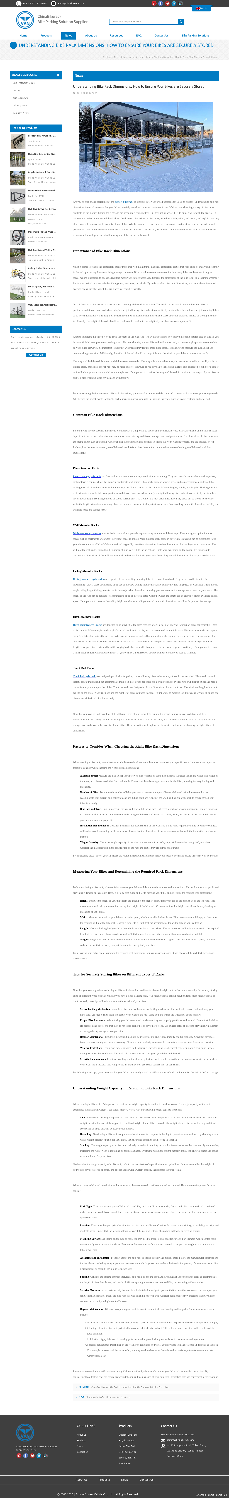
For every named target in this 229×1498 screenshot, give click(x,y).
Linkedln (174, 3)
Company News (20, 113)
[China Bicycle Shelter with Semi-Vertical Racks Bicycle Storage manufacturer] (17, 178)
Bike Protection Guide (24, 83)
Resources (116, 35)
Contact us (36, 355)
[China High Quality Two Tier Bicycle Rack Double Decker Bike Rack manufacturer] (17, 214)
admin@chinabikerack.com (71, 3)
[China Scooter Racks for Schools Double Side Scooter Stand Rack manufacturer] (17, 141)
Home (23, 35)
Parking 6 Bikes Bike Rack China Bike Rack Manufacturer (42, 268)
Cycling (16, 90)
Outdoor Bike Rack (128, 1435)
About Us (91, 35)
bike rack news (128, 57)
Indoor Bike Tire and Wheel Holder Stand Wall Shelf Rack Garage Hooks (42, 232)
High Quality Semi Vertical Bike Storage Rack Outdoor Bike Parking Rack (42, 250)
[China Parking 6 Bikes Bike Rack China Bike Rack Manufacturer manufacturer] (17, 274)
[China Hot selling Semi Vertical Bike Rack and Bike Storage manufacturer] (17, 159)
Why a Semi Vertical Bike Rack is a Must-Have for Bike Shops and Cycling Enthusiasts (130, 1387)
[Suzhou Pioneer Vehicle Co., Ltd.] (25, 20)
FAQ (138, 35)
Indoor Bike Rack (127, 1446)
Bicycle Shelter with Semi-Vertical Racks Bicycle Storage (42, 172)
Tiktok (181, 3)
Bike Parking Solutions (195, 35)
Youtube (168, 3)
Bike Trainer (125, 1463)
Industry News (20, 105)
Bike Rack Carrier (127, 1452)
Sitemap (201, 1495)
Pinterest (154, 3)
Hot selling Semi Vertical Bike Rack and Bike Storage (42, 154)
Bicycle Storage (126, 1440)
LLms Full (221, 1495)
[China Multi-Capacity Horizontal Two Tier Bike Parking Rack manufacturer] (17, 292)
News (68, 35)
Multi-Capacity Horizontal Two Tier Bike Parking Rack (42, 287)
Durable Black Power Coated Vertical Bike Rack (42, 190)
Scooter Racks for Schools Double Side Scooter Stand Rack (42, 136)
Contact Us (162, 35)
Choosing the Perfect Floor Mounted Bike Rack (108, 1397)
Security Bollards (127, 1457)
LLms (211, 1495)
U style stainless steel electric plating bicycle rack (42, 305)
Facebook (161, 3)
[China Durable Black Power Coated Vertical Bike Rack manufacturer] (17, 196)
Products (46, 35)
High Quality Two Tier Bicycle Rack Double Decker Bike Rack (42, 209)
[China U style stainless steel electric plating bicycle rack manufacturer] (17, 310)
